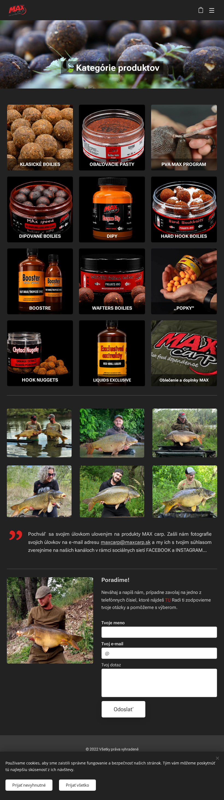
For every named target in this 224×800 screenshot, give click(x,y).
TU (168, 600)
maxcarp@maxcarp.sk (126, 542)
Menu (211, 10)
